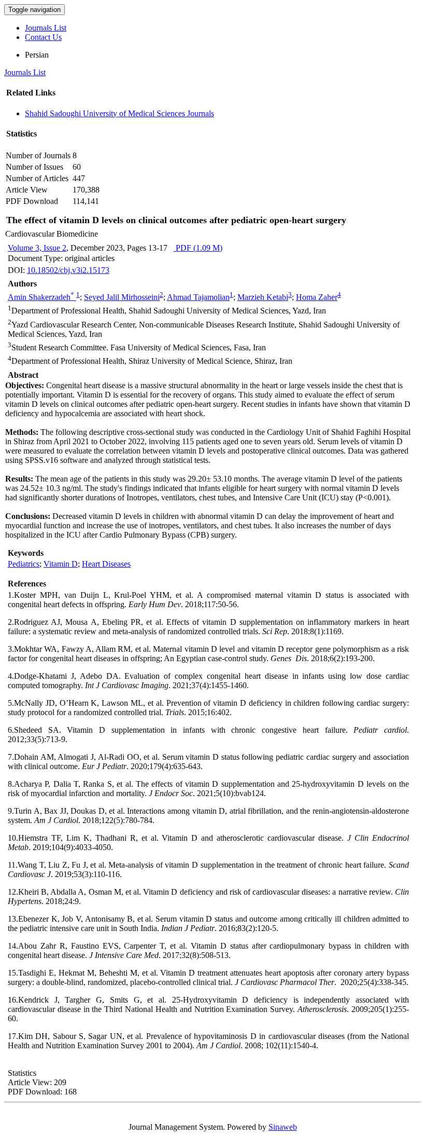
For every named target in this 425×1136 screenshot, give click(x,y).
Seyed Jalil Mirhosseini (122, 297)
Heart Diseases (106, 563)
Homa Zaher (316, 297)
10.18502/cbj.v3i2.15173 (68, 270)
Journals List (45, 27)
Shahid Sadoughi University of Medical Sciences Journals (119, 113)
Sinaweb (282, 1127)
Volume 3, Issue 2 (37, 247)
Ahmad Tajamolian (198, 297)
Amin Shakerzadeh (41, 297)
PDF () (198, 247)
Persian (37, 54)
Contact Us (43, 37)
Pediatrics (23, 563)
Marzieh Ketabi (262, 297)
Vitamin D (61, 563)
